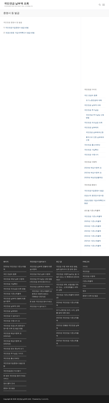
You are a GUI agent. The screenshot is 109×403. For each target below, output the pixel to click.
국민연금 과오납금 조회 (93, 122)
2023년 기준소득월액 (92, 231)
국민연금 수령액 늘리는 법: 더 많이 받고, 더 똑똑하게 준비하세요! (67, 277)
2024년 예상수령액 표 (93, 168)
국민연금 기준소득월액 (93, 216)
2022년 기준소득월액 (92, 236)
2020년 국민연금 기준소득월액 (14, 267)
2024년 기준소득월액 (92, 226)
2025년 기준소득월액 (92, 221)
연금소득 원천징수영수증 (94, 195)
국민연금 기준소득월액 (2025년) (67, 296)
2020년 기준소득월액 (92, 246)
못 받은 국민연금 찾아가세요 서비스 (14, 377)
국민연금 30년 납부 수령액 (13, 279)
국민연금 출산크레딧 (92, 145)
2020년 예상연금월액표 (93, 177)
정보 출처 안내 (9, 383)
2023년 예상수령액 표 (93, 173)
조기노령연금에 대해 (94, 100)
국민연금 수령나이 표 (11, 321)
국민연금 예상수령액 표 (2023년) (12, 334)
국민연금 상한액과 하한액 (40, 287)
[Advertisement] (95, 53)
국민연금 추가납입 (91, 110)
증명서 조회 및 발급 (90, 296)
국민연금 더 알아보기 (11, 316)
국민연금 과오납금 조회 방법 (14, 289)
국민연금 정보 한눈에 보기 (13, 349)
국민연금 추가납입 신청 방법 (95, 116)
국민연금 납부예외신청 (94, 132)
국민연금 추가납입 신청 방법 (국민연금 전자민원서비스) (41, 280)
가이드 (85, 266)
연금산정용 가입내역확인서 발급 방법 (20, 33)
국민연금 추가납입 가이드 (13, 353)
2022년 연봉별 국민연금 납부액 (67, 326)
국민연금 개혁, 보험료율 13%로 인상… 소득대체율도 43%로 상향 (67, 287)
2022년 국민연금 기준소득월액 (67, 334)
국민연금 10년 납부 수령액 (40, 274)
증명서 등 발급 (9, 388)
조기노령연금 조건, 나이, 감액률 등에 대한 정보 (67, 311)
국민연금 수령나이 (91, 154)
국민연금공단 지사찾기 (12, 371)
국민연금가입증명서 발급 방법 (17, 28)
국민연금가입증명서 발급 (94, 191)
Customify (44, 399)
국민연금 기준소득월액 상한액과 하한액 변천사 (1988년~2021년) (42, 294)
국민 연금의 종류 (90, 95)
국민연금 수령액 (89, 276)
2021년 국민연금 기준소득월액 (67, 342)
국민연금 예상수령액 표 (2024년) (12, 342)
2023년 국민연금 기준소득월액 (67, 319)
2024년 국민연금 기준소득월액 (67, 303)
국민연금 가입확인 (91, 150)
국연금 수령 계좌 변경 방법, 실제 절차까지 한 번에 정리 (66, 267)
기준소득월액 (88, 281)
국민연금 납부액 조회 (16, 3)
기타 (84, 286)
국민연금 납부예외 (91, 127)
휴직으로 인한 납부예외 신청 (95, 138)
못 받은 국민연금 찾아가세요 (41, 301)
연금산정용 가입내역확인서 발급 (94, 201)
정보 (84, 291)
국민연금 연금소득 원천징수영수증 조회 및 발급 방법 (14, 327)
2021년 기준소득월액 (92, 241)
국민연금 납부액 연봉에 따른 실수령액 (14, 299)
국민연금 (86, 271)
